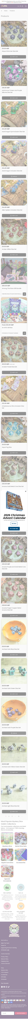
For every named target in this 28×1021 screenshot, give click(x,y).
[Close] (25, 491)
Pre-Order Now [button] (14, 528)
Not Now (14, 523)
